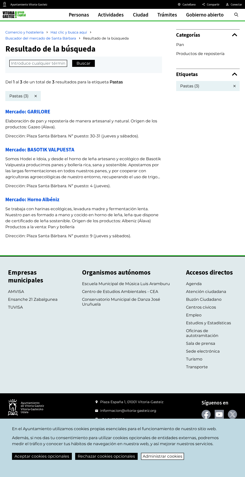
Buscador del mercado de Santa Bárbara (40, 38)
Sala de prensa (200, 343)
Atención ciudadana (206, 291)
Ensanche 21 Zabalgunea (33, 299)
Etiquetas (187, 74)
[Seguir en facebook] (206, 414)
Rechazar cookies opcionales (106, 456)
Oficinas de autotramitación (202, 333)
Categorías (188, 35)
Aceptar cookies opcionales (41, 456)
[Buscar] (236, 15)
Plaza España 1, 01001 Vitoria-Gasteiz (132, 402)
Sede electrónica (203, 351)
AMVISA (16, 291)
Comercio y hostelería (24, 32)
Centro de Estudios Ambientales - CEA (120, 291)
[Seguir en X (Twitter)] (232, 414)
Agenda (194, 283)
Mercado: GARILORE (27, 111)
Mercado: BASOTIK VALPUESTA (39, 149)
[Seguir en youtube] (219, 414)
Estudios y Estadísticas (208, 322)
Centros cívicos (201, 307)
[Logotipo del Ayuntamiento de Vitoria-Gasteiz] (26, 407)
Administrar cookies (162, 456)
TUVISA (15, 307)
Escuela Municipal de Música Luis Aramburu (126, 283)
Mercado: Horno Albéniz (32, 199)
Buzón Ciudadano (204, 299)
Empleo (194, 315)
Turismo (194, 359)
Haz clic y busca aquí (68, 32)
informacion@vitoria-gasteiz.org (128, 410)
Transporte (197, 366)
